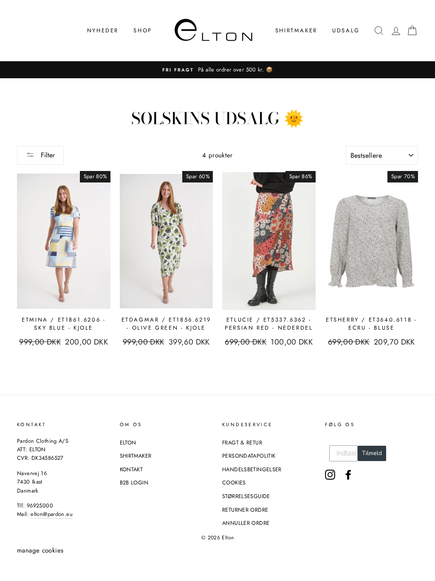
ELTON (128, 443)
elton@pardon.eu (52, 514)
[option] (217, 70)
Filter (47, 155)
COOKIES (234, 482)
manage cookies (40, 550)
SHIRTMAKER (296, 30)
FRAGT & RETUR (242, 443)
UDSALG (346, 30)
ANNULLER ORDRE (245, 523)
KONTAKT (131, 469)
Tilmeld (372, 453)
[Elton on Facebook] (348, 475)
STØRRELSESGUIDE (246, 496)
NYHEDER (103, 30)
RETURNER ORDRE (245, 510)
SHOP (142, 30)
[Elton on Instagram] (330, 475)
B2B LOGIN (134, 482)
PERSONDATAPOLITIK (248, 456)
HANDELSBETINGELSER (252, 469)
